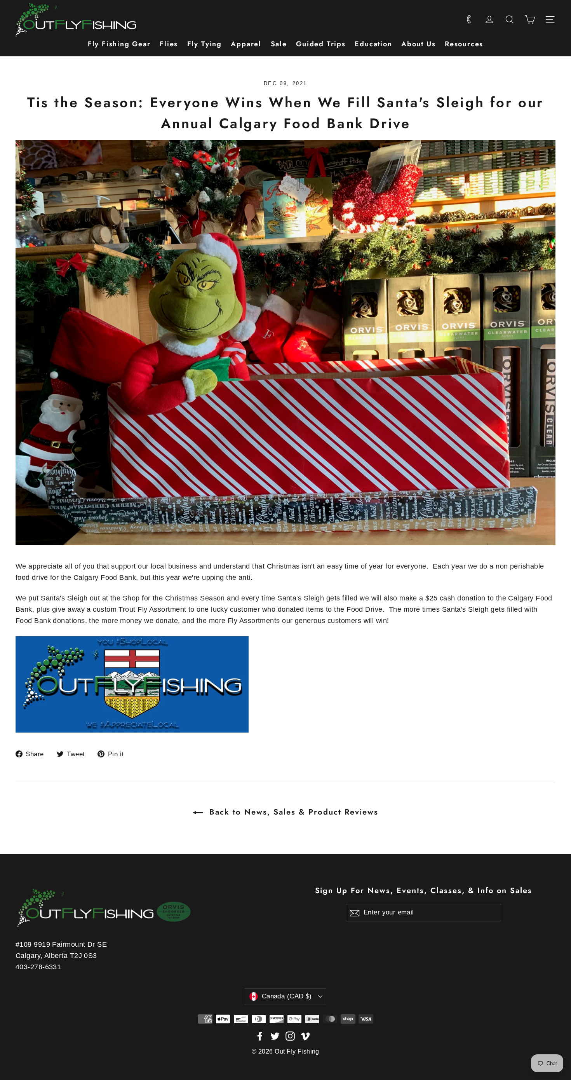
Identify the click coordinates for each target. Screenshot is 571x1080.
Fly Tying (204, 44)
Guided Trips (321, 44)
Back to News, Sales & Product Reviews (292, 812)
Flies (169, 44)
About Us (418, 44)
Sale (279, 44)
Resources (464, 44)
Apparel (246, 44)
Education (373, 44)
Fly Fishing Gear (119, 44)
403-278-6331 (38, 967)
